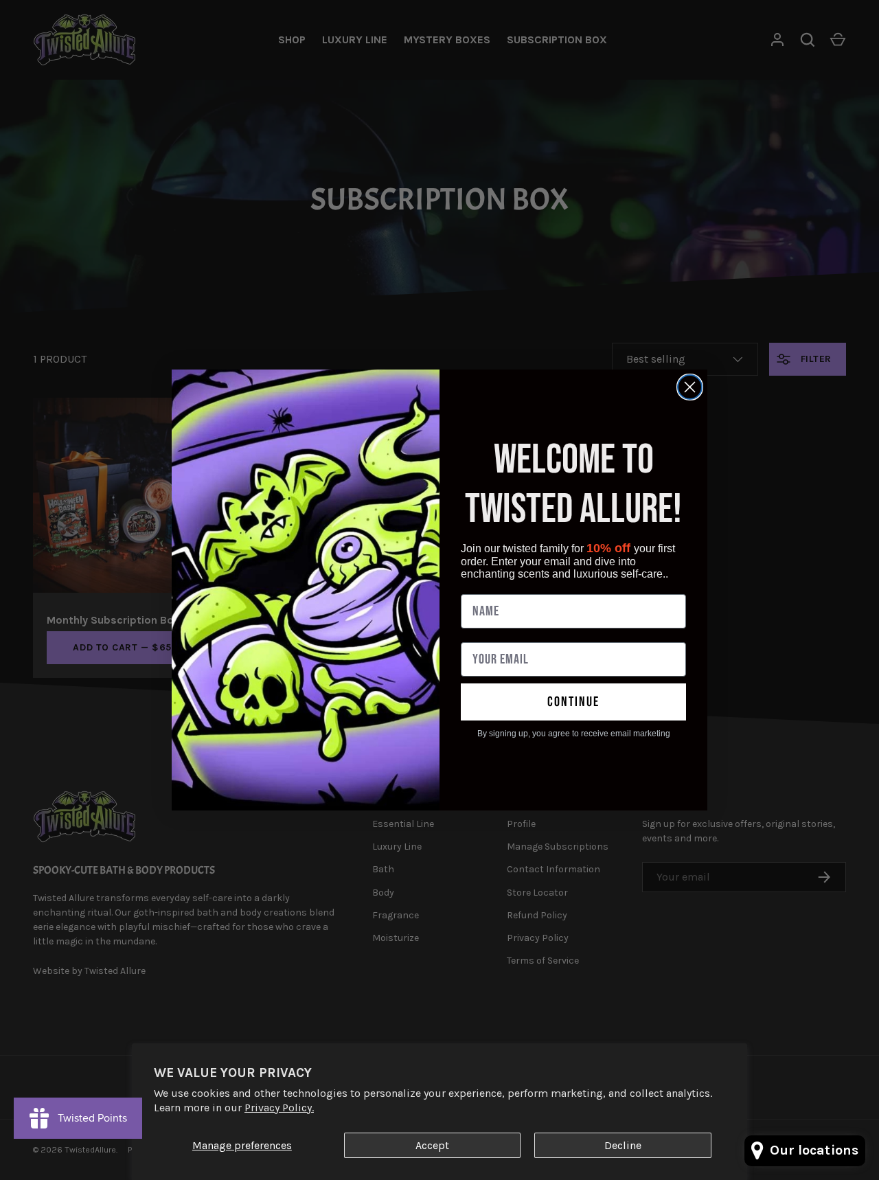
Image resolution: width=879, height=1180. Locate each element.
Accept (432, 1145)
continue (573, 702)
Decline (622, 1145)
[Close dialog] (690, 387)
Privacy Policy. (279, 1107)
